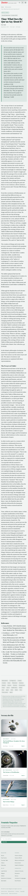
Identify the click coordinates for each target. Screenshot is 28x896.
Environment (18, 862)
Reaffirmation (14, 687)
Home (2, 7)
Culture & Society (19, 871)
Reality (20, 687)
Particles (15, 685)
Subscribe (4, 842)
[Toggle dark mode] (22, 2)
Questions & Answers (6, 878)
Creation (4, 683)
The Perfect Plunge (8, 801)
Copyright (22, 891)
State (12, 690)
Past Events (4, 858)
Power (3, 687)
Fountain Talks (4, 860)
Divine (9, 683)
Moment (9, 685)
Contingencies (13, 680)
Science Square (18, 855)
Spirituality (3, 880)
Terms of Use (4, 891)
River (3, 690)
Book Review (18, 880)
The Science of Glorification (11, 772)
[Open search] (19, 2)
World (11, 692)
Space (7, 690)
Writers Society (4, 893)
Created (19, 680)
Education (17, 873)
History (16, 876)
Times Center (5, 692)
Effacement (14, 683)
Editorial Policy (11, 891)
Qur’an (8, 687)
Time (21, 690)
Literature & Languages (20, 878)
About (2, 855)
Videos (2, 862)
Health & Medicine (19, 865)
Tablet (16, 690)
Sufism (2, 876)
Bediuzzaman (5, 680)
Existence (21, 683)
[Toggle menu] (25, 2)
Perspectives (22, 685)
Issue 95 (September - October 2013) (9, 15)
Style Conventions (13, 893)
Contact (17, 891)
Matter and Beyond (19, 860)
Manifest (4, 685)
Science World (18, 858)
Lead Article (4, 871)
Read (23, 746)
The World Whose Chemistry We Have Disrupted (14, 741)
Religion (3, 873)
